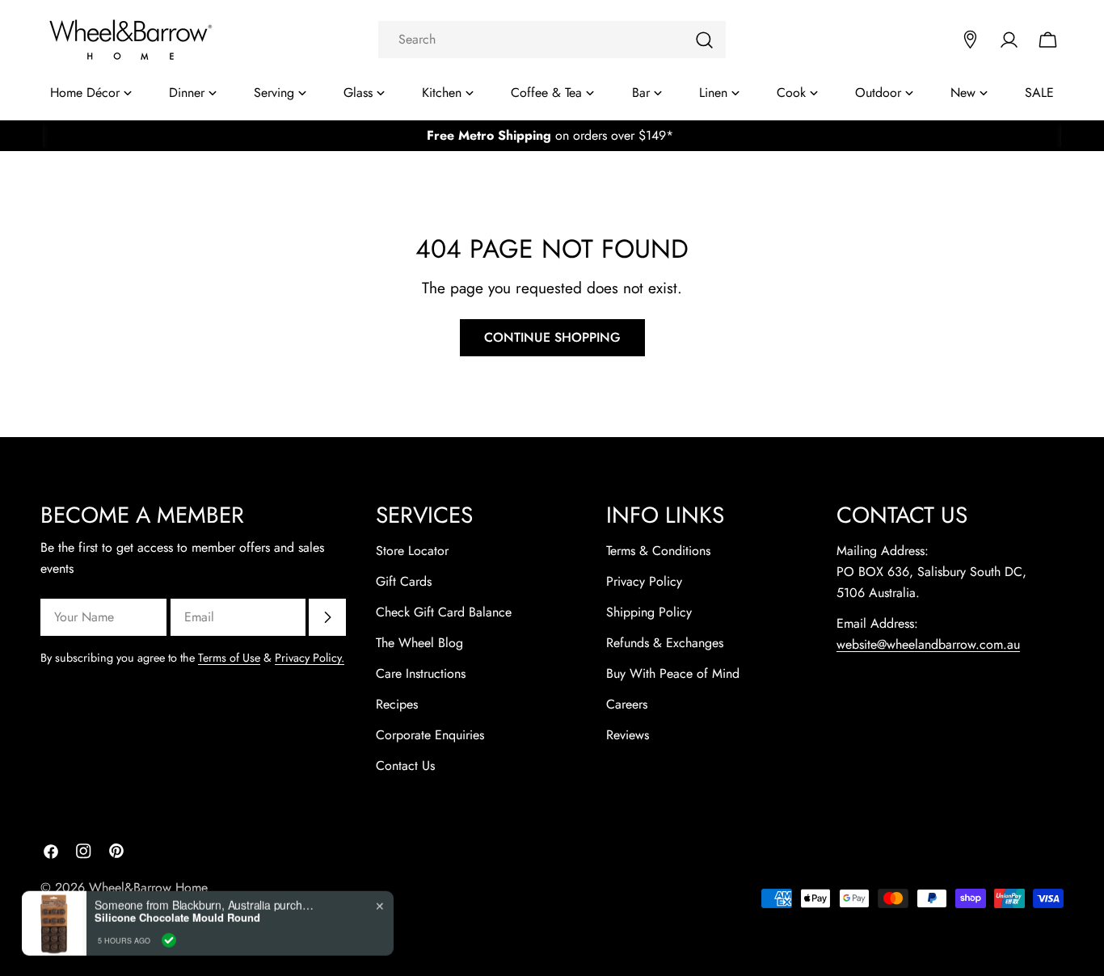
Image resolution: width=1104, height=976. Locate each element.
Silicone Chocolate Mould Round (177, 914)
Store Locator (412, 550)
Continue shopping (552, 337)
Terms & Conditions (658, 550)
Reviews (627, 735)
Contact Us (405, 765)
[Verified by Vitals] (169, 936)
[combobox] (552, 39)
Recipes (397, 704)
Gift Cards (404, 581)
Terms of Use (229, 658)
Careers (626, 704)
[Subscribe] (327, 617)
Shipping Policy (649, 612)
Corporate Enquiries (430, 735)
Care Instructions (421, 673)
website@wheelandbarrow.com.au (928, 644)
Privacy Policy (644, 581)
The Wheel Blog (419, 642)
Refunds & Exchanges (664, 642)
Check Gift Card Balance (444, 612)
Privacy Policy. (309, 658)
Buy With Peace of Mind (673, 673)
